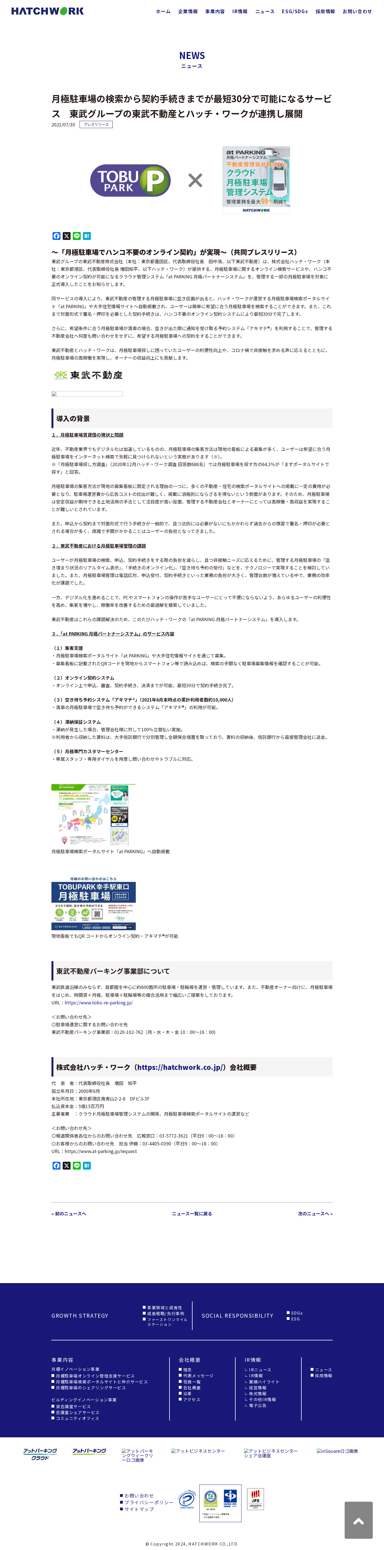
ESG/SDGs (295, 11)
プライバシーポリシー (149, 1502)
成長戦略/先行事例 (165, 1313)
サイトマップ (139, 1509)
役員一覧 (192, 1382)
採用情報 (326, 11)
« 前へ (68, 1213)
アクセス (191, 1399)
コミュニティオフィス (78, 1418)
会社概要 (192, 1387)
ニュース (265, 11)
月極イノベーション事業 (75, 1369)
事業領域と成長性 (164, 1307)
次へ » (315, 1213)
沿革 (187, 1393)
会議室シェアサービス (78, 1412)
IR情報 (240, 11)
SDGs (297, 1313)
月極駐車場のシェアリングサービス (91, 1387)
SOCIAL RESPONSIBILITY (238, 1315)
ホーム (163, 11)
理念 (187, 1369)
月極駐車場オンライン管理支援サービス (95, 1376)
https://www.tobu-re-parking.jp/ (99, 1002)
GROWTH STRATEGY (80, 1315)
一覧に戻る (192, 1213)
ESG (295, 1319)
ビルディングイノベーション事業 (84, 1400)
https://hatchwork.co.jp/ (180, 1067)
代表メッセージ (198, 1375)
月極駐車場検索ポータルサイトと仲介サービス (102, 1382)
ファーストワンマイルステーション (167, 1322)
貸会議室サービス (73, 1406)
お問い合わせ (357, 11)
